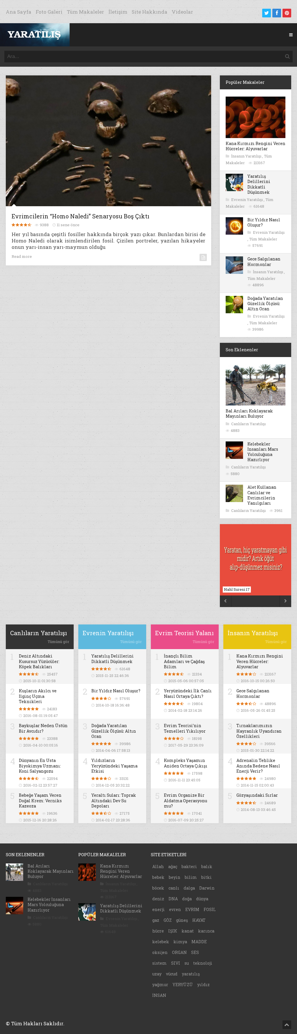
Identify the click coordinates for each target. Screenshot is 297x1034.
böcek (158, 888)
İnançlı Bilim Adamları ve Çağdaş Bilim (184, 661)
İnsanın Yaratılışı (246, 156)
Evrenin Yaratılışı (247, 199)
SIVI (175, 963)
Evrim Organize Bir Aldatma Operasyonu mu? (185, 800)
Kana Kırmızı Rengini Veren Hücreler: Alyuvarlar (255, 146)
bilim (191, 877)
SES (195, 952)
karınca (206, 931)
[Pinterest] (286, 13)
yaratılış (191, 974)
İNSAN (159, 995)
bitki (206, 877)
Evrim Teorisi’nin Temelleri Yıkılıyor (185, 728)
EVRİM (192, 909)
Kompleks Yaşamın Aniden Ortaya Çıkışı (185, 763)
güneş (182, 920)
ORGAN (179, 952)
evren (175, 909)
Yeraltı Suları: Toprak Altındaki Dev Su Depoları (113, 800)
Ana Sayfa (18, 11)
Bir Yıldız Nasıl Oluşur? (263, 222)
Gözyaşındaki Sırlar (257, 795)
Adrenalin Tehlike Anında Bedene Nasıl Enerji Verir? (258, 766)
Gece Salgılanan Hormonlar (263, 261)
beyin (174, 877)
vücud (172, 974)
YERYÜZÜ (183, 984)
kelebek (160, 941)
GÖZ (168, 920)
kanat (188, 931)
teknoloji (202, 963)
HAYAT (199, 920)
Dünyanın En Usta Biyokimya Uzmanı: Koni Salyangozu (40, 766)
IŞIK (172, 931)
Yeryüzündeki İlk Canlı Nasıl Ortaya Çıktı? (188, 693)
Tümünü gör (58, 641)
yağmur (160, 984)
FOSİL (210, 909)
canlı (174, 888)
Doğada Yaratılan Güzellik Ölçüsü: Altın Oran (265, 304)
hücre (158, 931)
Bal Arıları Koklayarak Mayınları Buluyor (249, 413)
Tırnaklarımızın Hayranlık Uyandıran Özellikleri (259, 731)
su (186, 963)
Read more (22, 256)
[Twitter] (266, 13)
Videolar (182, 11)
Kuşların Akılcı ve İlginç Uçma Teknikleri (38, 696)
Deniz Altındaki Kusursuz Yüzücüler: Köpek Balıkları (39, 661)
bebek (158, 877)
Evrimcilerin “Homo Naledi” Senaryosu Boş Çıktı (80, 216)
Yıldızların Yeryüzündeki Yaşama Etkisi (114, 766)
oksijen (160, 952)
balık (206, 866)
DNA (173, 898)
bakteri (189, 866)
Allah (158, 866)
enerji (158, 909)
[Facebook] (276, 13)
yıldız (203, 984)
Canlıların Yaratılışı (248, 423)
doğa (187, 898)
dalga (189, 888)
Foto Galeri (49, 11)
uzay (157, 974)
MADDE (199, 941)
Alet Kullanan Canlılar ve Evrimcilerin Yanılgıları (261, 495)
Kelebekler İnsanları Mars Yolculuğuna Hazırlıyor (262, 452)
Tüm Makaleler (85, 11)
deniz (158, 898)
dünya (202, 898)
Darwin (207, 888)
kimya (180, 941)
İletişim (117, 11)
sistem (159, 963)
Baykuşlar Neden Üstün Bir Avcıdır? (43, 728)
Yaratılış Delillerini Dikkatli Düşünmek (258, 184)
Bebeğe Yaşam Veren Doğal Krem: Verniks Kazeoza (40, 800)
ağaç (172, 866)
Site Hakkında (149, 11)
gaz (155, 920)
